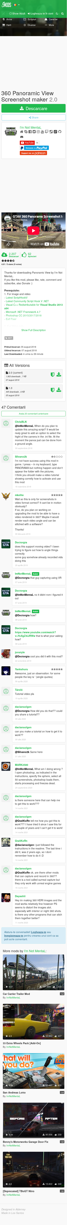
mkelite (19, 495)
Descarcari (14, 256)
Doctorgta (21, 542)
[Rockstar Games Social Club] (55, 131)
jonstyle (20, 652)
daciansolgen (23, 706)
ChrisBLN (21, 421)
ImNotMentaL (23, 573)
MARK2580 (21, 765)
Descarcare (35, 108)
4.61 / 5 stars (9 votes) (11, 264)
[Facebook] (30, 131)
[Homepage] (22, 131)
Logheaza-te (38, 932)
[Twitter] (34, 131)
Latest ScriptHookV (16, 297)
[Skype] (26, 131)
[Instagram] (38, 131)
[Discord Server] (22, 136)
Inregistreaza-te (13, 935)
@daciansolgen (24, 845)
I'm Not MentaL (30, 127)
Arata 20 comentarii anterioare (33, 413)
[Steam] (51, 131)
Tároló (19, 689)
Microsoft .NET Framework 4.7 (23, 312)
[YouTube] (42, 131)
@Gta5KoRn (22, 820)
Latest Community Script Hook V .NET (27, 301)
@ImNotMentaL (24, 426)
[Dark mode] (57, 13)
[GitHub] (59, 131)
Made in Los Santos (12, 1213)
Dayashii (20, 896)
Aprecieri (32, 256)
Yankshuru (21, 669)
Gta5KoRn (21, 840)
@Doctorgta (22, 577)
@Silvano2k (22, 752)
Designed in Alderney (13, 1209)
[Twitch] (47, 131)
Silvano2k (21, 456)
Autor (35, 573)
